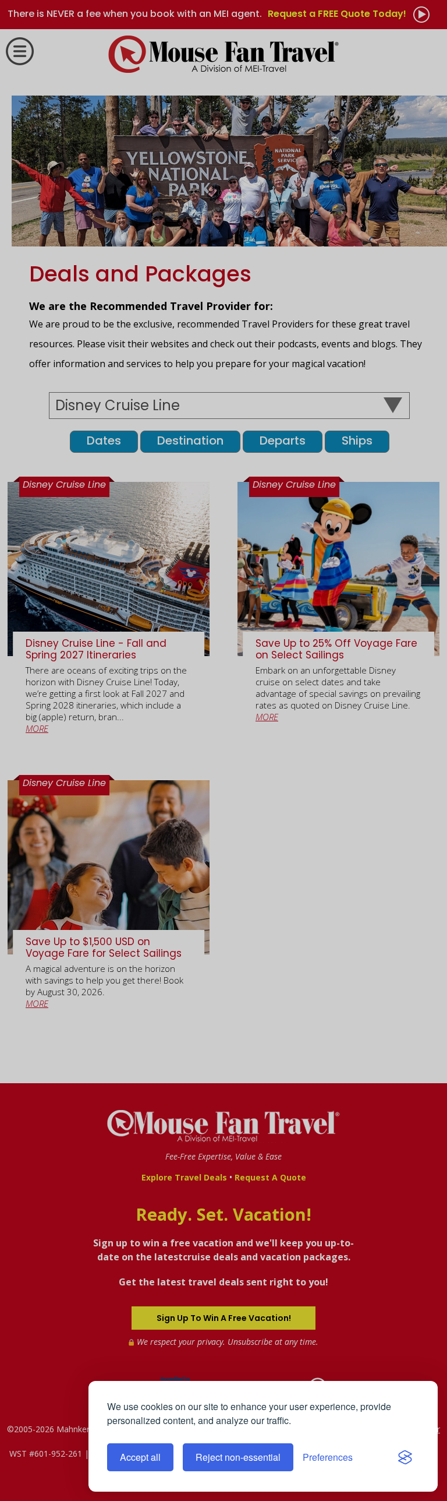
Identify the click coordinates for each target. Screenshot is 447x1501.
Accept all (140, 1457)
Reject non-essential (238, 1457)
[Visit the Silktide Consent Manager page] (405, 1457)
